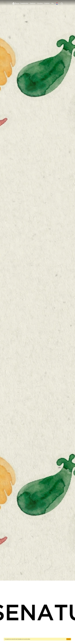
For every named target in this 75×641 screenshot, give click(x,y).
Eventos (47, 3)
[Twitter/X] (8, 336)
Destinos (32, 3)
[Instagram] (5, 336)
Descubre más (6, 334)
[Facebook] (3, 336)
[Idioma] (57, 3)
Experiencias (24, 3)
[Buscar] (61, 3)
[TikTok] (13, 336)
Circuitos (40, 3)
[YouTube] (11, 336)
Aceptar (68, 639)
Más (52, 3)
